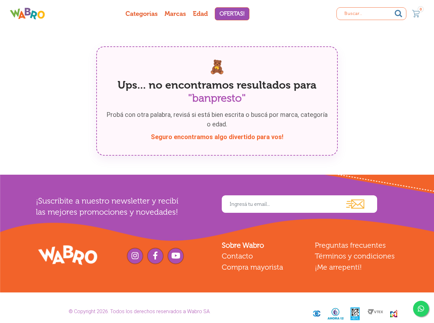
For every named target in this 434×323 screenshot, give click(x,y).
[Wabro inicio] (27, 13)
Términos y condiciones (355, 256)
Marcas (175, 13)
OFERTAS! (232, 13)
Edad (200, 13)
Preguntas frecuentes (350, 245)
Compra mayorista (252, 267)
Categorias (141, 13)
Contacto (237, 256)
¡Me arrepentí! (338, 267)
